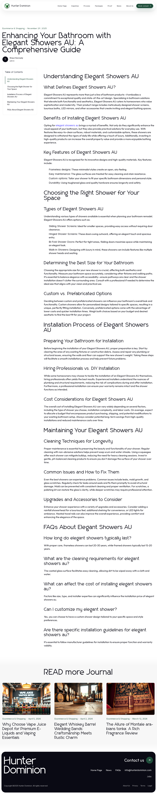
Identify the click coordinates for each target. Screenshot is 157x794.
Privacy (135, 786)
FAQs (118, 770)
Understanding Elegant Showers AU (20, 80)
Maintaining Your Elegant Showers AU (21, 103)
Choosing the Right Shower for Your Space (19, 88)
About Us (126, 786)
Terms (142, 786)
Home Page (96, 770)
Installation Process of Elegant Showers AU (19, 95)
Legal (150, 786)
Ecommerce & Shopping (13, 28)
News (108, 770)
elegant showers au (67, 125)
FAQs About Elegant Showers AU (20, 110)
